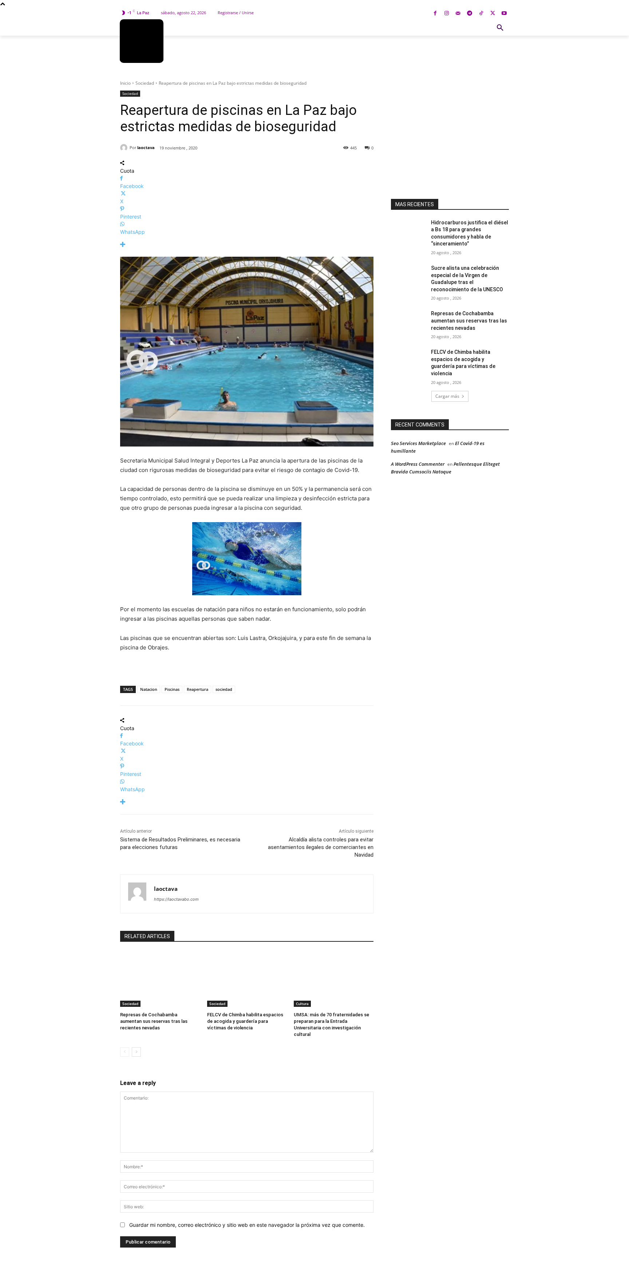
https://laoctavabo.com (176, 899)
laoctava (146, 147)
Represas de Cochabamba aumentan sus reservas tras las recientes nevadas (153, 1021)
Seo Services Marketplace (418, 443)
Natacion (148, 689)
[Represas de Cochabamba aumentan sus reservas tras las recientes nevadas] (160, 979)
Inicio (125, 83)
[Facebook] (435, 14)
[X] (493, 14)
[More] (246, 244)
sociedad (223, 689)
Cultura (302, 1003)
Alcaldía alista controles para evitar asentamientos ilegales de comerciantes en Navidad (320, 847)
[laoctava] (125, 147)
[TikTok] (481, 14)
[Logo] (141, 41)
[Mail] (458, 14)
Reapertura (197, 689)
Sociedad (144, 83)
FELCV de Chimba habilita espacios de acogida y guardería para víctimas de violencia (245, 1021)
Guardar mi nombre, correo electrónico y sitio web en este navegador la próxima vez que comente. (247, 1225)
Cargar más (447, 396)
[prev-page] (124, 1052)
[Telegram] (470, 14)
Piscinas (172, 689)
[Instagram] (446, 14)
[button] (500, 28)
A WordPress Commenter (417, 464)
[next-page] (136, 1052)
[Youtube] (504, 14)
